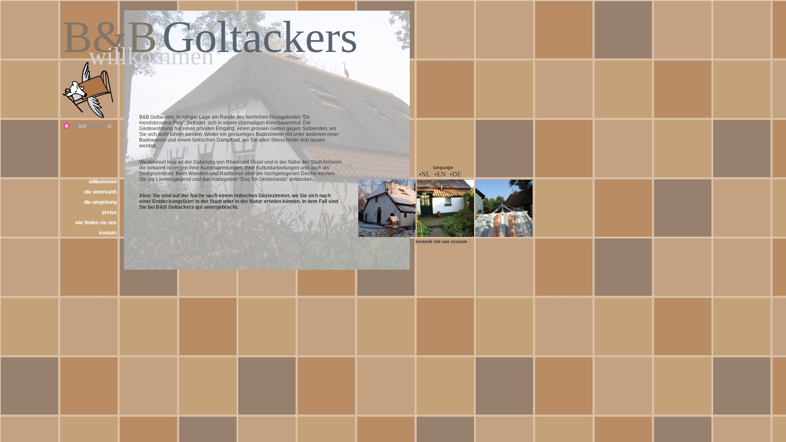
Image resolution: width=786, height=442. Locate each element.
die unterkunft (100, 192)
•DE (455, 174)
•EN (440, 174)
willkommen (103, 182)
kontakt (108, 233)
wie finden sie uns (96, 223)
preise (109, 212)
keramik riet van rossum (441, 241)
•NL (424, 174)
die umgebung (100, 202)
